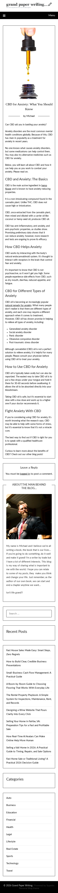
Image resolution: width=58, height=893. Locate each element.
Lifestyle (10, 841)
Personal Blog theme (29, 888)
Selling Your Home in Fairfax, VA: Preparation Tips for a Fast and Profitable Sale (27, 725)
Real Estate (12, 849)
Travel (9, 871)
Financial (10, 820)
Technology (12, 863)
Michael (30, 116)
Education (11, 812)
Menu (51, 15)
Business (11, 805)
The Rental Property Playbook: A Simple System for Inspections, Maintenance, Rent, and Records (29, 699)
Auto (8, 798)
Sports (9, 856)
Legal (9, 834)
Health (9, 827)
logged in (25, 474)
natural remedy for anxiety (18, 305)
